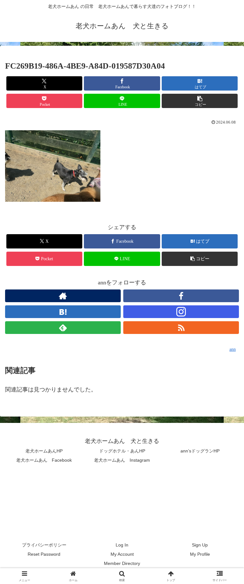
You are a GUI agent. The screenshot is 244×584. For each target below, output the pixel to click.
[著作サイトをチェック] (63, 295)
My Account (122, 554)
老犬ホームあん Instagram (122, 460)
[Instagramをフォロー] (181, 311)
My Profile (200, 554)
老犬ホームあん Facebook (44, 460)
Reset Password (44, 554)
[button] (200, 101)
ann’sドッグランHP (200, 450)
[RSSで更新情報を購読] (181, 327)
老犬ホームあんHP (44, 450)
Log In (122, 544)
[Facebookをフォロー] (181, 295)
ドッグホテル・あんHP (122, 450)
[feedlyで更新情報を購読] (63, 327)
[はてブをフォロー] (63, 311)
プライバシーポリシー (44, 544)
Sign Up (200, 544)
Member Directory (122, 563)
